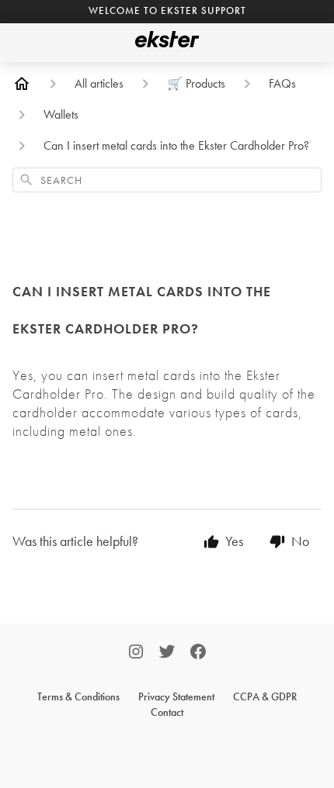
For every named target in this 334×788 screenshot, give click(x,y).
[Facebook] (198, 653)
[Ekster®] (167, 42)
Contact (167, 712)
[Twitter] (167, 653)
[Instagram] (136, 653)
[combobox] (167, 180)
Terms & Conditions (78, 696)
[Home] (21, 83)
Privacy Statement (176, 696)
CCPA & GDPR (265, 696)
